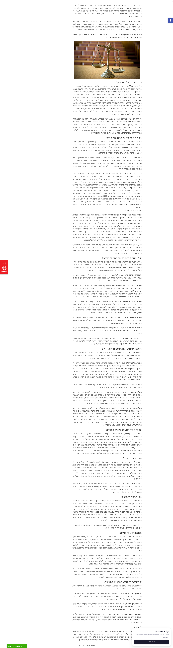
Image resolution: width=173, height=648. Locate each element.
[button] (170, 20)
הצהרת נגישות (82, 645)
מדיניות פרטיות (91, 645)
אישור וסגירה (151, 642)
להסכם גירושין (102, 619)
